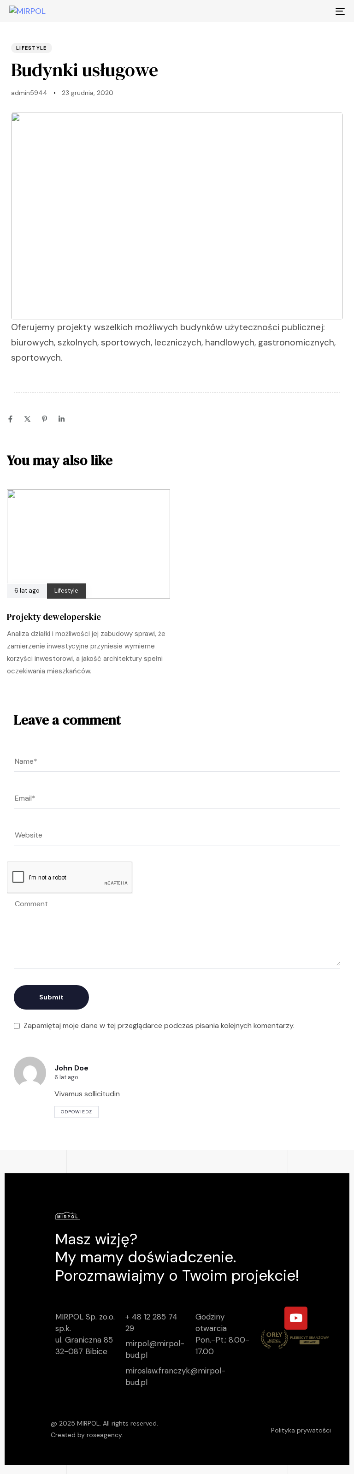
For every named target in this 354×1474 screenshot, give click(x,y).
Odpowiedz (76, 1112)
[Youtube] (295, 1318)
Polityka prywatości (301, 1430)
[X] (27, 419)
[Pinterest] (44, 419)
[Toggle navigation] (289, 11)
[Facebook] (10, 419)
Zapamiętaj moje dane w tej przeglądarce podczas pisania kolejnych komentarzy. (159, 1025)
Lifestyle (31, 48)
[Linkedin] (61, 419)
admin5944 (29, 93)
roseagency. (105, 1435)
